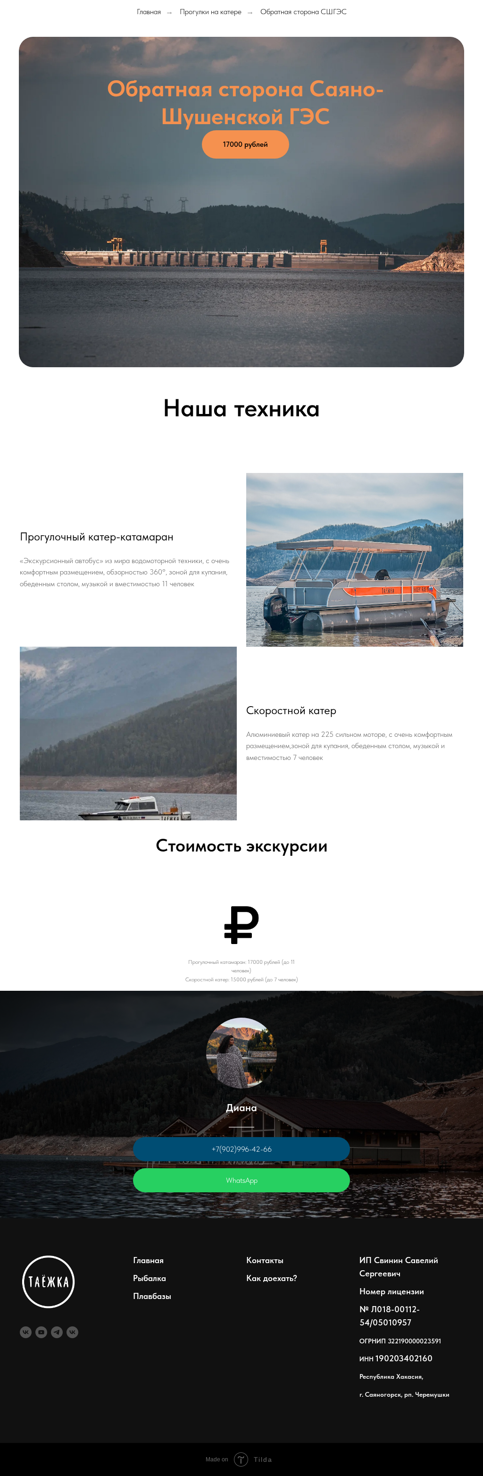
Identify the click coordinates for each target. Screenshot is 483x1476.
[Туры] (26, 1332)
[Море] (72, 1332)
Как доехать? (271, 1278)
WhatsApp (242, 1180)
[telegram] (57, 1332)
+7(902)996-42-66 (241, 1149)
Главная (149, 11)
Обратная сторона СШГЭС (303, 11)
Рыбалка (149, 1278)
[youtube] (41, 1332)
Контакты (264, 1260)
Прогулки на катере (211, 11)
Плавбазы (152, 1296)
